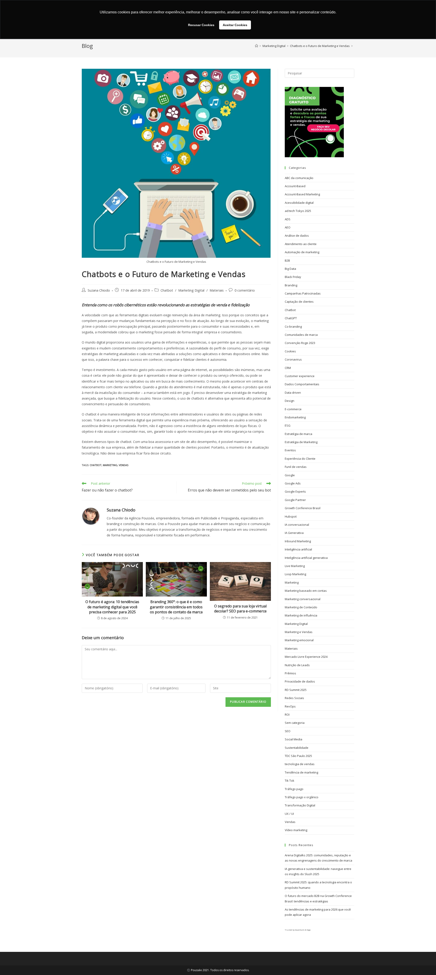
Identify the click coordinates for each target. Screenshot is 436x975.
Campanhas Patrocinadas (303, 293)
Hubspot (291, 516)
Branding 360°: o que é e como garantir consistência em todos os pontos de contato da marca (176, 606)
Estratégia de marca (298, 434)
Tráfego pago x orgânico (301, 797)
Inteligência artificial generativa (306, 558)
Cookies (290, 351)
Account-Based (295, 186)
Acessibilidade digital (299, 203)
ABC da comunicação (299, 178)
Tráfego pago (294, 789)
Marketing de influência (301, 615)
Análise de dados (297, 235)
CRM (288, 368)
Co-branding (293, 326)
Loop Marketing (295, 574)
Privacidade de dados (300, 681)
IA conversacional (297, 525)
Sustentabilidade (296, 748)
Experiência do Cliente (300, 459)
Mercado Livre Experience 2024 (306, 657)
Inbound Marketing (298, 541)
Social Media (293, 739)
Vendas (290, 822)
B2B (287, 260)
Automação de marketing (302, 252)
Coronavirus (293, 359)
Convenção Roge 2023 (300, 343)
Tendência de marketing (301, 772)
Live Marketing (295, 566)
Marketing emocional (299, 640)
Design (289, 401)
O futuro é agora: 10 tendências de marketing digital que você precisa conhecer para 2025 (112, 606)
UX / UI (289, 814)
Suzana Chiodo (99, 290)
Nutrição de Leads (297, 665)
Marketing (292, 582)
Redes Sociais (294, 698)
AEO (287, 227)
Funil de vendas (296, 467)
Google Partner (295, 500)
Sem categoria (295, 723)
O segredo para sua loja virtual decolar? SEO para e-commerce (240, 609)
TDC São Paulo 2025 (298, 756)
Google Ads (293, 483)
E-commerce (293, 409)
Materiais (217, 290)
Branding (291, 285)
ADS (287, 219)
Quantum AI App (302, 929)
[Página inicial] (256, 46)
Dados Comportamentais (302, 384)
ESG (287, 425)
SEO (287, 731)
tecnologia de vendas (300, 764)
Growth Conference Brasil (302, 508)
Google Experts (295, 491)
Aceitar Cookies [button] (235, 25)
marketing (110, 465)
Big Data (290, 269)
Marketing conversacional (302, 599)
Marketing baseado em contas (306, 591)
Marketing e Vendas (298, 632)
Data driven (293, 392)
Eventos (290, 450)
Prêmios (290, 673)
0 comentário (245, 290)
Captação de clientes (299, 302)
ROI (287, 714)
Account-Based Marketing (302, 194)
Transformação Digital (300, 805)
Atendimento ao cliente (301, 244)
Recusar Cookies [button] (201, 25)
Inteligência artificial (298, 549)
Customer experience (300, 376)
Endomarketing (295, 417)
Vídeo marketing (296, 830)
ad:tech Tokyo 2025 (298, 211)
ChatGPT (291, 318)
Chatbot (167, 290)
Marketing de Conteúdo (301, 607)
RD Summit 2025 (296, 690)
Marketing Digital (191, 290)
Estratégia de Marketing (301, 442)
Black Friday (293, 277)
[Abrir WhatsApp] (424, 963)
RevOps (290, 706)
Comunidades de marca (301, 335)
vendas (123, 465)
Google (290, 475)
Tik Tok (289, 781)
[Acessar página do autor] (91, 516)
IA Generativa (294, 533)
